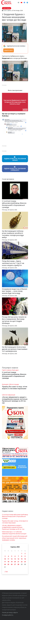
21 (18, 562)
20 (15, 562)
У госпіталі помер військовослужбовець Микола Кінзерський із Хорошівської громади (14, 204)
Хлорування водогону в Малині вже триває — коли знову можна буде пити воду (14, 291)
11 (8, 559)
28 (18, 564)
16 (25, 559)
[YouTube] (21, 2)
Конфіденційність (7, 615)
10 (5, 559)
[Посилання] (6, 2)
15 (21, 559)
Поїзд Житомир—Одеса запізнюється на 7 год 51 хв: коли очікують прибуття (13, 263)
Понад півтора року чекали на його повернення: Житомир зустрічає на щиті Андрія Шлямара (14, 320)
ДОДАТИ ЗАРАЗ (8, 50)
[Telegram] (27, 2)
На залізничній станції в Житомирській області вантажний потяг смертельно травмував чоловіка (14, 538)
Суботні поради (14, 384)
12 (11, 559)
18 (8, 562)
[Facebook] (24, 2)
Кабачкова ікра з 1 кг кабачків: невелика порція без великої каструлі (14, 533)
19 (11, 562)
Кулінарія (5, 384)
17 (5, 562)
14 (18, 559)
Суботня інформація (8, 395)
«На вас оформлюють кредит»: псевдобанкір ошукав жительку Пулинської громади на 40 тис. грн (14, 400)
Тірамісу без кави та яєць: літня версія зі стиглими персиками (14, 388)
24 (5, 564)
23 (25, 562)
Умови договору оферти (10, 612)
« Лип (6, 572)
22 (21, 562)
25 (8, 564)
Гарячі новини (6, 370)
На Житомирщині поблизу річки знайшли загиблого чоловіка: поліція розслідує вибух (13, 234)
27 (15, 564)
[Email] (18, 2)
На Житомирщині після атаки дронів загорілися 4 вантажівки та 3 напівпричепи (14, 349)
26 (11, 564)
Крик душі (15, 370)
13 (15, 559)
